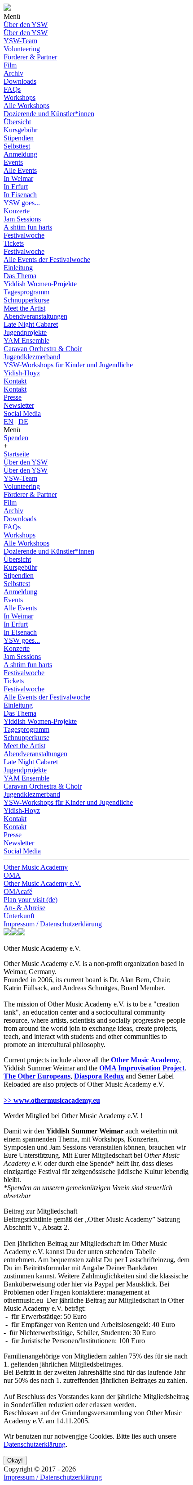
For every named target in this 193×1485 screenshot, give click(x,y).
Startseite (16, 454)
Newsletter (19, 405)
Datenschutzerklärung (35, 1444)
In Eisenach (20, 195)
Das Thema (20, 276)
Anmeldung (20, 154)
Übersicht (17, 122)
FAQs (12, 89)
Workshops (19, 97)
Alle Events (20, 170)
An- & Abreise (24, 908)
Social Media (22, 413)
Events (13, 162)
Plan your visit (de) (30, 899)
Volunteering (22, 49)
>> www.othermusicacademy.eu (52, 1100)
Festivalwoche (24, 235)
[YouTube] (21, 933)
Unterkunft (19, 916)
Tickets (14, 243)
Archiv (13, 73)
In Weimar (18, 178)
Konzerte (17, 211)
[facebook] (7, 933)
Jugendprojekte (25, 332)
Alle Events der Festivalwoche (47, 259)
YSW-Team (20, 41)
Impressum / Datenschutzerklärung (53, 924)
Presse (13, 397)
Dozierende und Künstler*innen (49, 113)
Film (10, 65)
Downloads (20, 81)
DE (23, 421)
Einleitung (18, 267)
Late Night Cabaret (31, 324)
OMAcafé (18, 891)
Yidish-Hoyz (22, 373)
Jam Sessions (22, 219)
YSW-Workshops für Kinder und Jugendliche (68, 365)
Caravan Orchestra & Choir (43, 348)
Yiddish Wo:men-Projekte (40, 284)
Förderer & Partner (30, 57)
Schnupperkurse (26, 300)
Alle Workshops (26, 105)
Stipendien (19, 138)
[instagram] (14, 933)
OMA (12, 875)
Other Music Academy (36, 867)
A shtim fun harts (28, 227)
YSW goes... (22, 203)
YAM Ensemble (26, 340)
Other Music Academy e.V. (42, 883)
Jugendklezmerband (32, 357)
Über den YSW (26, 24)
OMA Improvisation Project (141, 1068)
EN (8, 421)
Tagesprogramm (26, 292)
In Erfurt (16, 186)
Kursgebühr (20, 130)
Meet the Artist (24, 308)
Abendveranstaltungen (35, 316)
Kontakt (15, 381)
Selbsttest (17, 146)
